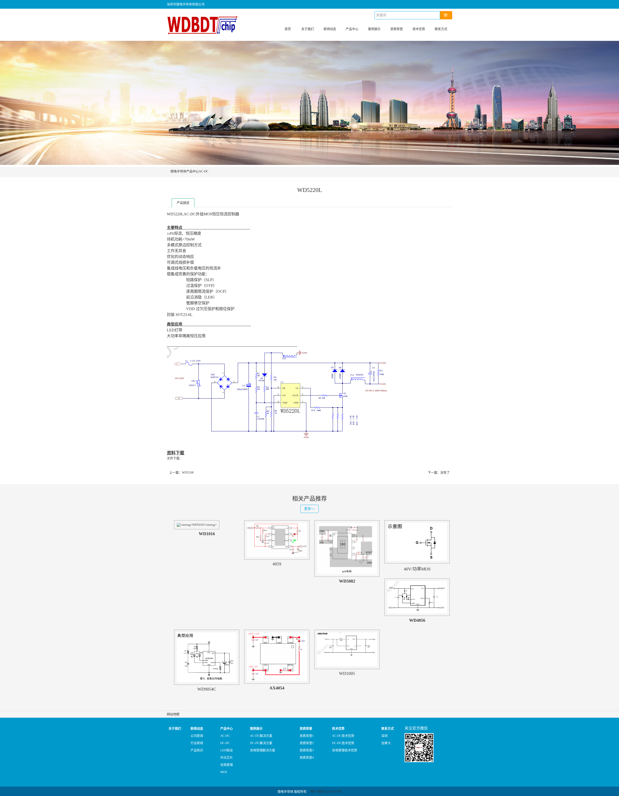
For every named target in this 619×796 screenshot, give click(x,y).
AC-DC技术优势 (343, 736)
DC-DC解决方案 (261, 743)
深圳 (384, 736)
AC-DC (203, 171)
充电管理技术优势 (344, 750)
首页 (288, 29)
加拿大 (386, 743)
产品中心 (352, 29)
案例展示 (374, 29)
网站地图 (173, 714)
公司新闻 (197, 736)
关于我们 (307, 29)
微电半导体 (178, 171)
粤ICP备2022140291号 (326, 791)
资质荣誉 (396, 29)
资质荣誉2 (307, 743)
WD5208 (188, 472)
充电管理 (226, 765)
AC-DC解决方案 (261, 736)
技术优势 (419, 29)
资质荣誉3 (307, 750)
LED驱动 (226, 750)
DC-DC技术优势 (343, 743)
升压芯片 (226, 757)
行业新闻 (197, 743)
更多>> (309, 509)
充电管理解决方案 (262, 750)
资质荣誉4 (307, 757)
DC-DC (225, 743)
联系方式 (441, 29)
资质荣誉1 (307, 736)
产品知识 (197, 750)
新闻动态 (330, 29)
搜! (446, 15)
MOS (223, 772)
